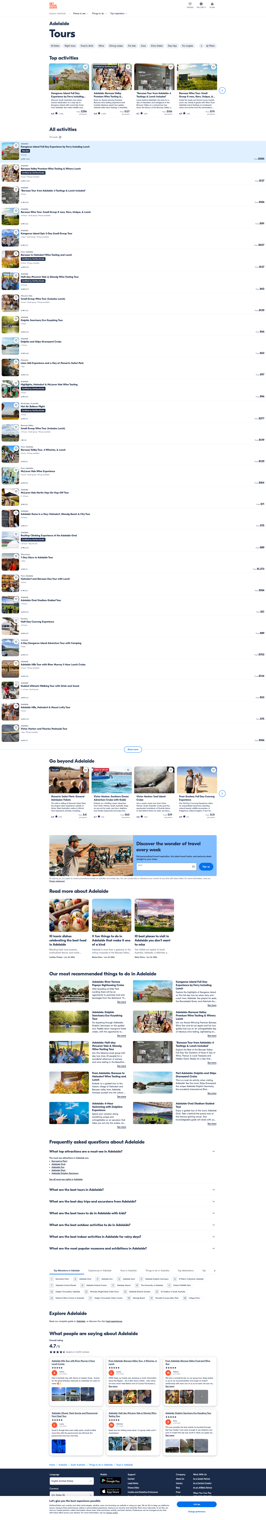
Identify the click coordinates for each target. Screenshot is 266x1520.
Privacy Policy (133, 1487)
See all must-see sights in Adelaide (66, 1179)
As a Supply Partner (201, 1479)
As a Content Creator (202, 1483)
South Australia (78, 1465)
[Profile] (212, 4)
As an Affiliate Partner (202, 1487)
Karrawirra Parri (59, 1161)
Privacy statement (57, 881)
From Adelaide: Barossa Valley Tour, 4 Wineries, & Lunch (133, 1362)
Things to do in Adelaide (101, 1465)
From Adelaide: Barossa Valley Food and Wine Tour (187, 1362)
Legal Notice (133, 1483)
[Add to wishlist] (85, 67)
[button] (133, 152)
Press (178, 1492)
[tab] (66, 1270)
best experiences (114, 1321)
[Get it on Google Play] (110, 1480)
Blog (178, 1487)
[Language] (201, 4)
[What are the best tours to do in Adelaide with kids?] (214, 1213)
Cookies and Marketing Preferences (143, 1492)
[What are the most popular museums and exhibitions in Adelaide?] (214, 1248)
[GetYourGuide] (53, 5)
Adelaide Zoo (58, 1167)
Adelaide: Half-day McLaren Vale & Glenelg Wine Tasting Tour (132, 1414)
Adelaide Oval (58, 1164)
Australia (63, 1465)
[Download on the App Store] (110, 1492)
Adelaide (81, 1321)
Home (52, 1465)
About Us (180, 1479)
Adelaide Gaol (58, 1170)
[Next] (222, 90)
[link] (133, 152)
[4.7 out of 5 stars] (57, 1352)
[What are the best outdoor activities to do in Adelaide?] (214, 1225)
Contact (131, 1479)
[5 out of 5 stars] (76, 1368)
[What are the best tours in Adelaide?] (214, 1190)
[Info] (60, 137)
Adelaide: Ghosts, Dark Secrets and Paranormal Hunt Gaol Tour (75, 1414)
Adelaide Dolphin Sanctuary (65, 1173)
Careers (179, 1483)
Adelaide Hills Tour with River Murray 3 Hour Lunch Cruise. (73, 1362)
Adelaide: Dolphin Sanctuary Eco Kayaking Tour (188, 1413)
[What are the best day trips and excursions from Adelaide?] (214, 1201)
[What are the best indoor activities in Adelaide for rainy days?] (214, 1237)
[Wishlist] (190, 4)
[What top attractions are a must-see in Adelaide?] (214, 1151)
